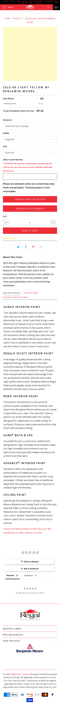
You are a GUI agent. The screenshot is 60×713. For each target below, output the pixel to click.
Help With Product (12, 293)
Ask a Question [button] (31, 568)
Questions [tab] (28, 575)
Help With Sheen (30, 293)
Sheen (6, 133)
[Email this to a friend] (41, 247)
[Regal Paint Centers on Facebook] (28, 665)
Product (7, 120)
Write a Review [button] (31, 561)
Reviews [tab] (10, 575)
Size (5, 146)
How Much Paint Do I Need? (15, 297)
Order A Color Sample (30, 208)
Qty (5, 216)
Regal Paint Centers (19, 674)
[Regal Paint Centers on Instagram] (31, 665)
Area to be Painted (28, 165)
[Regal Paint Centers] (30, 7)
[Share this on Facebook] (26, 247)
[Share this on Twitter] (18, 247)
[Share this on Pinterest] (33, 247)
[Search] (49, 7)
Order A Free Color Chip (30, 199)
